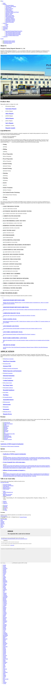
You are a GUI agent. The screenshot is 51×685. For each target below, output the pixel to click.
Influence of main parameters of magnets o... (14, 470)
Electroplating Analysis (10, 21)
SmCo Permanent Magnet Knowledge (12, 33)
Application (5, 28)
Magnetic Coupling (9, 13)
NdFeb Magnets (9, 118)
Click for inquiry (3, 519)
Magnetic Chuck (8, 14)
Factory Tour (5, 26)
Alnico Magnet (8, 7)
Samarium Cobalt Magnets (10, 6)
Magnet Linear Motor (9, 15)
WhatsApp (2, 523)
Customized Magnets (9, 17)
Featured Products (23, 517)
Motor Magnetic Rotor (9, 16)
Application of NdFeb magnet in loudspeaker (12, 444)
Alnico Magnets (9, 113)
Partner (6, 24)
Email (1, 520)
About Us (5, 23)
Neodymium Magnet (9, 5)
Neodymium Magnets (10, 108)
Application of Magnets (10, 18)
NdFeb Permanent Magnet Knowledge (13, 32)
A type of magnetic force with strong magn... (14, 462)
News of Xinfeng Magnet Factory (12, 35)
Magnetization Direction (10, 19)
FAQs (6, 25)
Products (4, 4)
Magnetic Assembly (9, 8)
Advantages (5, 27)
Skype (1, 527)
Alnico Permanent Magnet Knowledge (13, 34)
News (4, 29)
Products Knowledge (9, 22)
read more (35, 459)
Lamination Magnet (9, 10)
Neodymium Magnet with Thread (12, 12)
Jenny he (2, 526)
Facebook (2, 521)
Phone (1, 524)
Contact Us (5, 36)
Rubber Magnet (8, 9)
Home (4, 3)
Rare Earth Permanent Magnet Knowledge (13, 31)
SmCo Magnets (9, 123)
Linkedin (2, 522)
